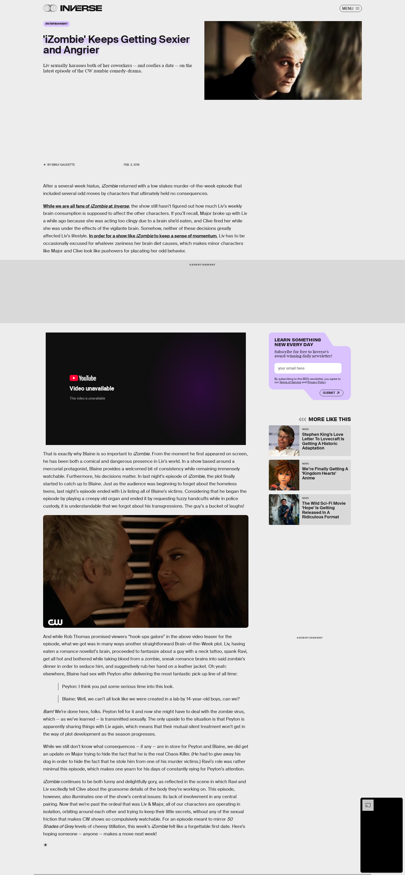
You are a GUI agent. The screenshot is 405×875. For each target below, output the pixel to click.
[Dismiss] (397, 802)
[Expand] (365, 802)
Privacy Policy (317, 382)
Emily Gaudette (63, 165)
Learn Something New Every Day (297, 342)
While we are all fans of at (86, 206)
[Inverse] (81, 8)
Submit (329, 393)
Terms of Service (290, 382)
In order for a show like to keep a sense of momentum (153, 236)
